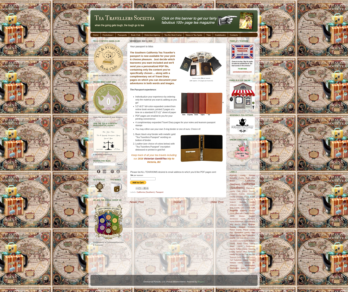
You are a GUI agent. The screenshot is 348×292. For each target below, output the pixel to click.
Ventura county (236, 263)
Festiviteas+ (108, 35)
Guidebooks (220, 35)
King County (235, 208)
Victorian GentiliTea (155, 158)
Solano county (242, 249)
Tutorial (252, 260)
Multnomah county (242, 221)
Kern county (250, 205)
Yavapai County (241, 271)
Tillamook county (248, 257)
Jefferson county (236, 205)
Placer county (249, 230)
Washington (250, 265)
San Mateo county (236, 241)
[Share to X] (142, 188)
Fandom (233, 199)
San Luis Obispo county (245, 238)
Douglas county (242, 197)
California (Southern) (146, 192)
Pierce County (236, 230)
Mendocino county (238, 219)
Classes (252, 191)
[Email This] (137, 188)
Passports (122, 35)
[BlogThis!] (139, 188)
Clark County (242, 191)
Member (252, 216)
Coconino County (237, 194)
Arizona (252, 175)
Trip (231, 260)
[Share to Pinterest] (147, 188)
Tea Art (238, 254)
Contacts (234, 35)
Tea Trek (245, 254)
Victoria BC (250, 263)
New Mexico (235, 224)
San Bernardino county (240, 233)
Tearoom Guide (235, 257)
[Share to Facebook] (144, 188)
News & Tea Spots (194, 35)
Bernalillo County (237, 178)
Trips (208, 35)
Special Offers (241, 252)
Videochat (233, 265)
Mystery (252, 221)
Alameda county (238, 175)
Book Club (135, 35)
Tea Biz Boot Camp (172, 35)
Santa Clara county (246, 244)
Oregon (242, 227)
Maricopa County (242, 213)
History (239, 199)
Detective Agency (152, 35)
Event (252, 197)
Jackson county (247, 202)
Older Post (217, 202)
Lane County (246, 208)
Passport (159, 192)
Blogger (201, 282)
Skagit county (236, 246)
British (232, 181)
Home (95, 35)
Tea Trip (252, 254)
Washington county (238, 268)
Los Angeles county (242, 209)
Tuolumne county (241, 260)
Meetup (242, 216)
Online (244, 224)
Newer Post (137, 202)
